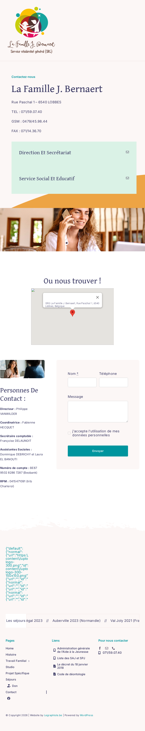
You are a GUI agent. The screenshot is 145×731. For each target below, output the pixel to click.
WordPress (86, 715)
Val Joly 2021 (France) (118, 621)
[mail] (106, 648)
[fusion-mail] (127, 151)
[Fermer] (97, 297)
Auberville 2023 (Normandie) (66, 621)
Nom (73, 374)
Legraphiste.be (53, 715)
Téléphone (108, 374)
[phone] (113, 648)
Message (75, 397)
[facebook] (99, 648)
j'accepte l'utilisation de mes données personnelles (96, 433)
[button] (72, 313)
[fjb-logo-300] (31, 6)
